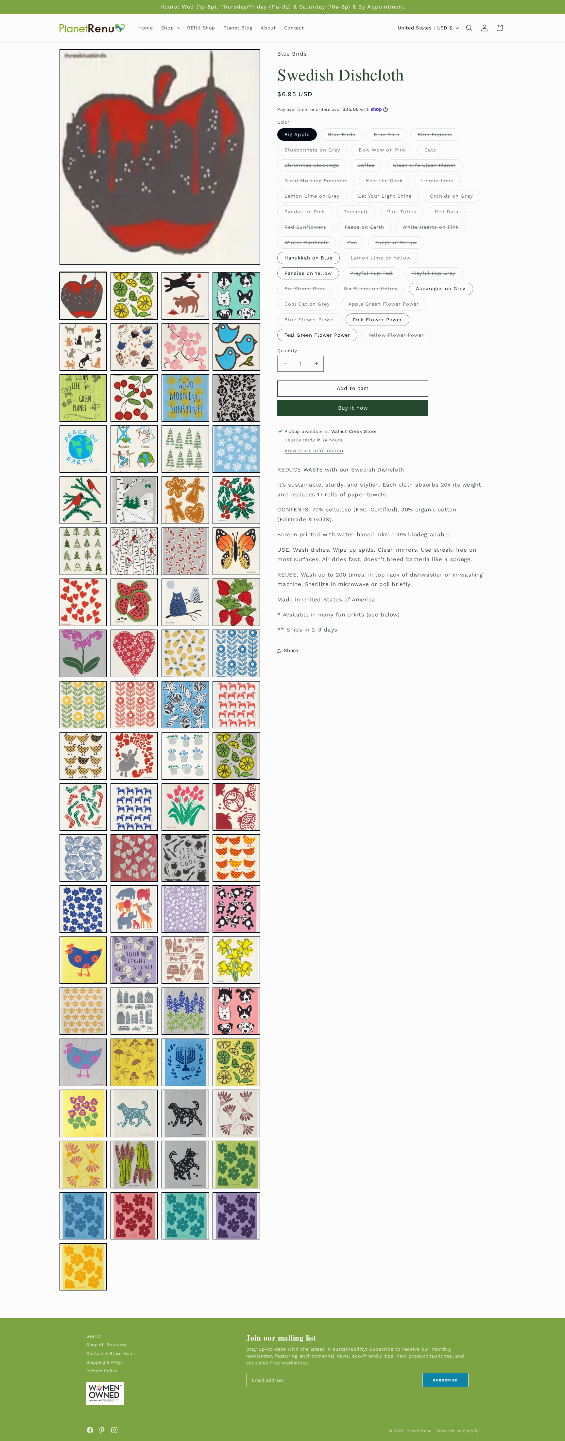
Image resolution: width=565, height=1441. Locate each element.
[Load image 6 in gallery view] (134, 347)
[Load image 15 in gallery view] (185, 449)
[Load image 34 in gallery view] (134, 705)
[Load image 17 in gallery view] (83, 500)
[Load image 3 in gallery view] (185, 296)
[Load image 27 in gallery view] (185, 602)
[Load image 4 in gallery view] (236, 296)
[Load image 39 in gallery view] (185, 756)
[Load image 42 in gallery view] (134, 807)
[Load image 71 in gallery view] (185, 1164)
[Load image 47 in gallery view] (185, 858)
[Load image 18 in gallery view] (134, 500)
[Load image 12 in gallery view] (236, 398)
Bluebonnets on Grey (316, 151)
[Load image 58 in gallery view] (134, 1011)
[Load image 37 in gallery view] (83, 756)
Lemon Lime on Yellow (384, 259)
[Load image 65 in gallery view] (83, 1113)
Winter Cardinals (310, 243)
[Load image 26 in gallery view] (134, 602)
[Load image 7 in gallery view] (185, 347)
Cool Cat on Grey (310, 305)
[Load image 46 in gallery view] (134, 858)
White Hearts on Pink (434, 228)
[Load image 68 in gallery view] (236, 1113)
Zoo (355, 243)
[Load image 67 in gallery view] (185, 1113)
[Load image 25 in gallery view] (83, 602)
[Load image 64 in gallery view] (236, 1062)
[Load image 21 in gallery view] (83, 551)
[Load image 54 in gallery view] (134, 960)
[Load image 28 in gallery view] (236, 602)
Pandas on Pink (308, 213)
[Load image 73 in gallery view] (83, 1216)
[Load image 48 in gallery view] (236, 858)
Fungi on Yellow (399, 243)
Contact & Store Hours (111, 1353)
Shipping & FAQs (104, 1362)
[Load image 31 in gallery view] (185, 653)
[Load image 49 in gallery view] (83, 909)
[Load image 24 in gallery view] (236, 551)
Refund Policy (101, 1370)
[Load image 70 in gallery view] (134, 1164)
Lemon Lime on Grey (315, 197)
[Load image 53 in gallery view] (83, 960)
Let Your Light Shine (388, 197)
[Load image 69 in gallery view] (83, 1164)
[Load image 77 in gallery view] (83, 1267)
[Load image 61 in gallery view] (83, 1062)
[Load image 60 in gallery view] (236, 1011)
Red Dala (450, 213)
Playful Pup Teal (375, 274)
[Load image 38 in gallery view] (134, 756)
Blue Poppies (438, 135)
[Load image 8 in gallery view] (236, 347)
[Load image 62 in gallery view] (134, 1062)
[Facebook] (90, 1430)
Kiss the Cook (388, 182)
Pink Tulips (405, 213)
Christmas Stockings (315, 166)
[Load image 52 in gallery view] (236, 909)
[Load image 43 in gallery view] (185, 807)
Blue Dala (390, 135)
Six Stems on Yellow (374, 289)
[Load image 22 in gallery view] (134, 551)
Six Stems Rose (308, 289)
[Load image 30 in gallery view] (134, 653)
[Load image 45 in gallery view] (83, 858)
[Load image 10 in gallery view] (134, 398)
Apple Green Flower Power (387, 305)
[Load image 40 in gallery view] (236, 756)
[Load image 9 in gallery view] (83, 398)
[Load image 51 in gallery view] (185, 909)
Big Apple (296, 134)
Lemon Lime (441, 182)
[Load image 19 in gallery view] (185, 500)
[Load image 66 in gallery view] (134, 1113)
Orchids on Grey (455, 197)
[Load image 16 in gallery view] (236, 449)
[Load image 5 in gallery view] (83, 347)
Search (94, 1336)
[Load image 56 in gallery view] (236, 960)
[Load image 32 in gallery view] (236, 653)
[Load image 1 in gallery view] (83, 296)
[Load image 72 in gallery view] (236, 1164)
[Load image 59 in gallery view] (185, 1011)
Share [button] (291, 650)
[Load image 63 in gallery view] (185, 1062)
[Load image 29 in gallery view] (83, 653)
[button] (170, 28)
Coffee (369, 166)
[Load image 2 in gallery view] (134, 296)
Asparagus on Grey (441, 288)
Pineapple (359, 213)
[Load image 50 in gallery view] (134, 909)
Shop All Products (106, 1344)
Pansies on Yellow (308, 273)
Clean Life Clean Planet (428, 166)
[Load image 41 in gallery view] (83, 807)
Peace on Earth (368, 228)
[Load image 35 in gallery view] (185, 705)
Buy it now (353, 407)
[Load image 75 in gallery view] (185, 1216)
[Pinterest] (102, 1430)
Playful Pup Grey (437, 274)
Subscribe (445, 1380)
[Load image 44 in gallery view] (236, 807)
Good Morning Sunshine (319, 182)
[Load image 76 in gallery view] (236, 1216)
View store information (313, 450)
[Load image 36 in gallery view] (236, 705)
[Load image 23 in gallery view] (185, 551)
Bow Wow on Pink (386, 151)
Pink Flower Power (377, 319)
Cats (433, 151)
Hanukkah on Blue (308, 257)
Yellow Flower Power (399, 336)
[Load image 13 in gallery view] (83, 449)
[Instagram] (114, 1430)
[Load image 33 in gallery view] (83, 705)
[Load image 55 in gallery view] (185, 960)
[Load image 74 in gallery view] (134, 1216)
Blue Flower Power (313, 321)
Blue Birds (345, 135)
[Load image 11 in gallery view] (185, 398)
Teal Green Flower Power (317, 335)
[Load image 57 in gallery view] (83, 1011)
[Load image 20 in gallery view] (236, 500)
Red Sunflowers (309, 228)
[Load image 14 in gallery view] (134, 449)
